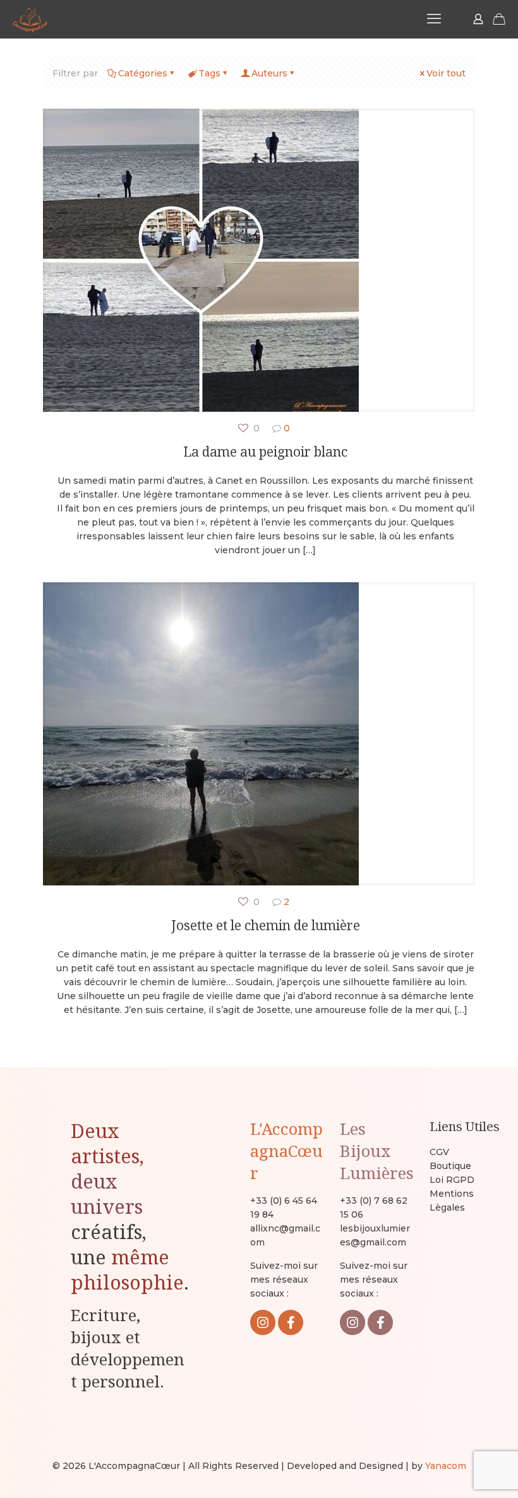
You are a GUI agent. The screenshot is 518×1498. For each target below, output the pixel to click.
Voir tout (446, 73)
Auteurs (269, 73)
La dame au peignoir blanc (265, 451)
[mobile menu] (434, 19)
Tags (209, 73)
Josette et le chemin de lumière (265, 925)
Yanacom (445, 1465)
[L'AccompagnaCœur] (30, 19)
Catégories (142, 73)
